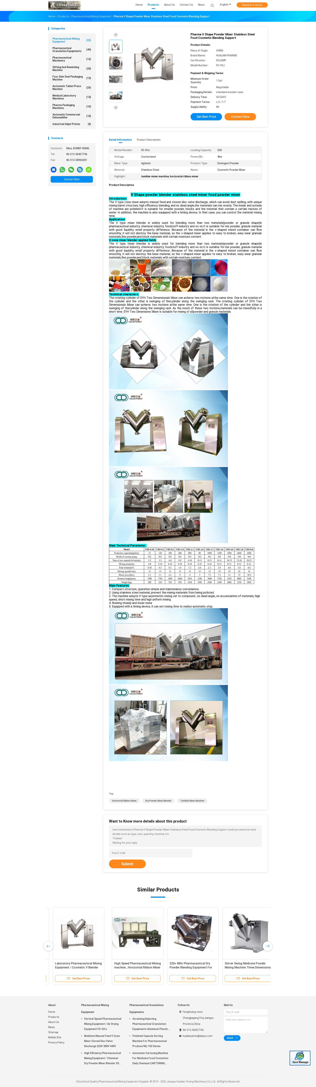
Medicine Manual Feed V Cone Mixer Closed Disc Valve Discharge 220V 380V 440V (102, 1041)
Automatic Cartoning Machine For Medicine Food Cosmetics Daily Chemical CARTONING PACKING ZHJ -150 (150, 1059)
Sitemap (53, 1032)
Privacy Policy (56, 1042)
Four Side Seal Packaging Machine (71, 78)
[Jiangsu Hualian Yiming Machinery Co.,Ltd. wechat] (71, 169)
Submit (127, 864)
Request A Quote (252, 4)
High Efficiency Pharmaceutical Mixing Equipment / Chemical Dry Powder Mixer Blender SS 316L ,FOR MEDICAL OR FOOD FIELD (102, 1059)
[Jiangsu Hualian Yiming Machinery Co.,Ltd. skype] (80, 169)
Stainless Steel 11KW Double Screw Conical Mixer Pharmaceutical (235, 967)
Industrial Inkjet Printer (71, 124)
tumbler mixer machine (192, 801)
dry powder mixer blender (158, 801)
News (51, 1027)
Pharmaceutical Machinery (71, 59)
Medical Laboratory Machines (71, 97)
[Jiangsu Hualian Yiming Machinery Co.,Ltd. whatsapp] (62, 169)
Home (51, 1011)
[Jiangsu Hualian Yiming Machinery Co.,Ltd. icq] (89, 169)
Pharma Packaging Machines (71, 106)
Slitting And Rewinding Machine (71, 69)
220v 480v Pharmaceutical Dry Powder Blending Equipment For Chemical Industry (127, 967)
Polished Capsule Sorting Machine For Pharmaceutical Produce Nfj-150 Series (149, 1041)
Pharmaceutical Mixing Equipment (71, 40)
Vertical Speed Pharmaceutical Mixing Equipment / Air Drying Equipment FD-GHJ (102, 1023)
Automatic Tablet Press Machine (71, 87)
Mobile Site (54, 1037)
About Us (53, 1022)
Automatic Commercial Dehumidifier (71, 116)
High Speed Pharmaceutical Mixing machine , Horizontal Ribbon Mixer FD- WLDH (74, 967)
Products (53, 1016)
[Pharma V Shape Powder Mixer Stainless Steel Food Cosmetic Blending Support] (155, 63)
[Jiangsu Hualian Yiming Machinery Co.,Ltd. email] (54, 169)
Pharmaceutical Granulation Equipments (71, 50)
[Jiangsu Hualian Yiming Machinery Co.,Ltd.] (64, 5)
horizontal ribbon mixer (124, 801)
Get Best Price (206, 116)
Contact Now (72, 179)
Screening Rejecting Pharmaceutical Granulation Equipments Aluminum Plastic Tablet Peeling (150, 1024)
